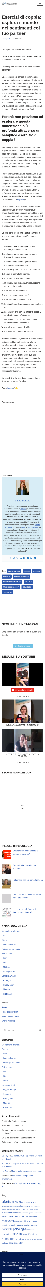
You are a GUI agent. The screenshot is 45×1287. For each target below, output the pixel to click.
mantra (12, 1216)
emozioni (6, 576)
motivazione (18, 1221)
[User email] (35, 558)
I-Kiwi (23, 527)
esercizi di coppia (21, 576)
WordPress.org (8, 1021)
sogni (18, 1239)
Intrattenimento (9, 944)
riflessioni (8, 1239)
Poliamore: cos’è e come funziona (17, 1142)
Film (5, 958)
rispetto (20, 199)
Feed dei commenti (10, 1016)
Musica (6, 967)
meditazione (23, 1216)
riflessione (32, 1234)
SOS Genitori (32, 527)
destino (4, 1213)
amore (32, 1202)
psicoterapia (30, 1229)
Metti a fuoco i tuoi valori (12, 1125)
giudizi (31, 1213)
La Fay (5, 1156)
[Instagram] (14, 558)
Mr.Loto (5, 1163)
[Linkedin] (21, 558)
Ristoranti (7, 994)
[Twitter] (17, 558)
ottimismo (27, 1221)
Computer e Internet (10, 931)
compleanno (11, 1210)
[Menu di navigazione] (40, 3)
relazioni (17, 1233)
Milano (23, 509)
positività (7, 1229)
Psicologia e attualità (11, 949)
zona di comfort (16, 1243)
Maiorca (6, 989)
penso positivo (24, 1225)
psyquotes (6, 1234)
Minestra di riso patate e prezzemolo (27, 1171)
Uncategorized (8, 971)
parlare (28, 582)
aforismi (8, 1201)
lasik (36, 1213)
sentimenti (7, 592)
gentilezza (25, 1213)
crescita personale (29, 1209)
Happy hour (8, 985)
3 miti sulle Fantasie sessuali (15, 1121)
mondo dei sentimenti (12, 582)
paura (35, 1221)
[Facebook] (10, 558)
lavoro (10, 388)
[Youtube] (28, 558)
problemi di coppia (11, 587)
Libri (5, 962)
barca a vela (25, 1206)
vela (35, 1239)
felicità (18, 1213)
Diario (4, 940)
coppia (27, 571)
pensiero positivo (10, 1225)
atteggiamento (7, 1206)
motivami (8, 1220)
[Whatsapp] (31, 558)
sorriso (24, 1239)
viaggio (39, 1239)
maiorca (4, 1217)
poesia (33, 1225)
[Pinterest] (24, 558)
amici (18, 1202)
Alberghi (7, 980)
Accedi (5, 1007)
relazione (27, 587)
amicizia (25, 1202)
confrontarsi (14, 571)
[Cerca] (40, 1030)
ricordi (25, 1234)
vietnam (5, 1243)
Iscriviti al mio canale (23, 690)
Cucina (5, 935)
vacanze (30, 1239)
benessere (35, 1206)
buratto (4, 1209)
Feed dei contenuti (10, 1012)
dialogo (36, 571)
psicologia (19, 1229)
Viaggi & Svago (9, 976)
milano (34, 1217)
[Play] (22, 674)
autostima (16, 1206)
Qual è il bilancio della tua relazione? (18, 1138)
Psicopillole (6, 39)
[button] (26, 696)
